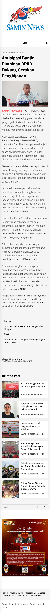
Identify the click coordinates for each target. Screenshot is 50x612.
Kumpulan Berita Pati (24, 306)
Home (5, 593)
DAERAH (5, 53)
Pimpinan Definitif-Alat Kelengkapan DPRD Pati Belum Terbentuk (32, 406)
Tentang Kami (16, 593)
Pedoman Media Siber (35, 593)
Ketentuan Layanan (12, 596)
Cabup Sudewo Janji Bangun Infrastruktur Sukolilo (30, 426)
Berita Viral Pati (38, 302)
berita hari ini (33, 295)
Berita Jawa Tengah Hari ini (29, 299)
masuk (14, 361)
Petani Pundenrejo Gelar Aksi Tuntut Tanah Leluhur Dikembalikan (33, 466)
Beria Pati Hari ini (18, 295)
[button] (47, 43)
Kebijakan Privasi (32, 596)
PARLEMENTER (15, 53)
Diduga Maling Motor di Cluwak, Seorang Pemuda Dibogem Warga (33, 486)
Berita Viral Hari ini (21, 302)
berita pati (6, 302)
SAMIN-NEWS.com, (12, 110)
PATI (23, 53)
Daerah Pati (7, 306)
